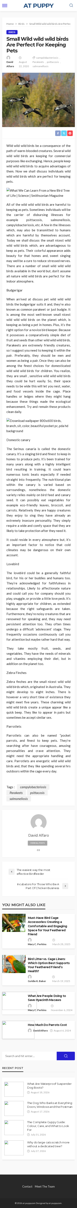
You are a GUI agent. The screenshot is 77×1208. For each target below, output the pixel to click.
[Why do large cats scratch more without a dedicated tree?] (14, 1147)
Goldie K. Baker (37, 981)
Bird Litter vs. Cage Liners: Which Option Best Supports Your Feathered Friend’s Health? (49, 965)
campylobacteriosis (47, 57)
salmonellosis (41, 66)
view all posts (37, 843)
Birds (12, 32)
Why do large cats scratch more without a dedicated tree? (48, 1144)
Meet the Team (45, 1186)
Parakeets (38, 62)
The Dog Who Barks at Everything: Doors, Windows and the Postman (50, 1104)
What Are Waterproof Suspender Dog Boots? (49, 1085)
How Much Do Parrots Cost (47, 1025)
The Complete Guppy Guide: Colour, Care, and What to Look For (48, 1125)
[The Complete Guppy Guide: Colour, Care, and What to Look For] (14, 1127)
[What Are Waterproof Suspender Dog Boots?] (14, 1089)
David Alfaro (10, 64)
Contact (27, 1186)
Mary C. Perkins (37, 944)
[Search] (71, 5)
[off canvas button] (4, 5)
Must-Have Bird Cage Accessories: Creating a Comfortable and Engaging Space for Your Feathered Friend (47, 926)
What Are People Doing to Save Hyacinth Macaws (47, 998)
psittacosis (53, 62)
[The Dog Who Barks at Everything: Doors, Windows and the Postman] (14, 1108)
